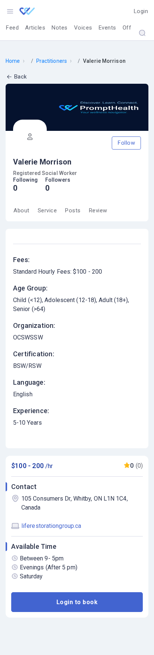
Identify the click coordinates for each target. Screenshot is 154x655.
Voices (83, 27)
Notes (60, 27)
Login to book (77, 602)
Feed (12, 27)
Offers (131, 27)
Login (141, 11)
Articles (35, 27)
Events (107, 27)
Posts (73, 210)
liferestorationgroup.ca (51, 525)
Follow (126, 142)
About (21, 210)
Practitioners (51, 61)
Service (47, 210)
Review (98, 210)
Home (13, 61)
